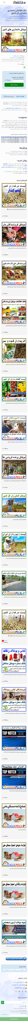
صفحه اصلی (24, 16)
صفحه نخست (22, 1006)
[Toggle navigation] (4, 2)
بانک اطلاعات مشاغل (15, 16)
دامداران (14, 969)
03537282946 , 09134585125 (18, 985)
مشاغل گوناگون (23, 18)
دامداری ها (22, 969)
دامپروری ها (7, 969)
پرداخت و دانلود (14, 85)
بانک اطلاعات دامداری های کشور (13, 108)
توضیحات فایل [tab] (20, 96)
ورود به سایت (22, 1010)
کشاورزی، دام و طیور (13, 18)
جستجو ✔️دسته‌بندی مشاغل (19, 1008)
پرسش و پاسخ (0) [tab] (9, 96)
